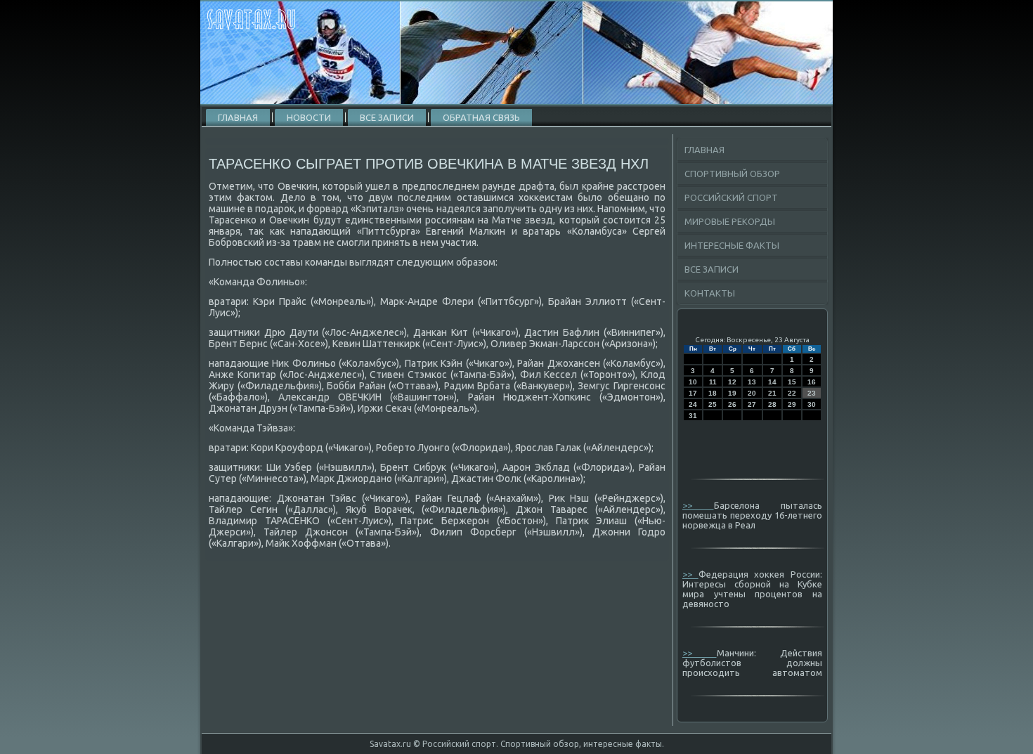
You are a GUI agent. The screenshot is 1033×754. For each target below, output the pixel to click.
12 (732, 382)
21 (772, 393)
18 (712, 393)
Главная (238, 117)
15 (792, 382)
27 (752, 404)
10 (693, 382)
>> (698, 505)
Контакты (709, 293)
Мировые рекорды (729, 221)
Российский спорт (731, 197)
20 (752, 393)
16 (811, 382)
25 (712, 404)
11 (713, 382)
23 (811, 393)
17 (693, 393)
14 (772, 382)
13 (752, 382)
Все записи (387, 117)
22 (792, 393)
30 (811, 404)
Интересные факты (731, 245)
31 (693, 416)
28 (772, 404)
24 (693, 404)
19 (732, 393)
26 (732, 404)
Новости (309, 117)
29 (792, 404)
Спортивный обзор (732, 173)
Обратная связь (481, 117)
